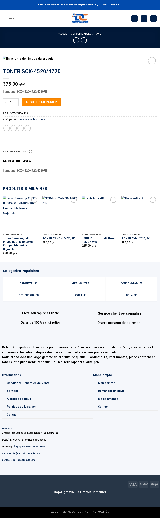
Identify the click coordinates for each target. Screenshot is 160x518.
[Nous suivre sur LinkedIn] (15, 484)
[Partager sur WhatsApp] (6, 128)
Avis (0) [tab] (27, 151)
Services (13, 391)
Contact (12, 414)
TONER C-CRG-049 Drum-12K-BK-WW (99, 240)
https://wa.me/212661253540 (30, 446)
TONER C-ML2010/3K (135, 238)
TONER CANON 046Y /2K (58, 238)
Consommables (81, 33)
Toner (98, 33)
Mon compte (106, 383)
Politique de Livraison (21, 406)
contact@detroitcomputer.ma (18, 460)
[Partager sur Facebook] (13, 128)
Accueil (62, 33)
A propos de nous (19, 399)
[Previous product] (84, 40)
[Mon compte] (144, 18)
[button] (9, 18)
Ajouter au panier (41, 102)
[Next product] (76, 40)
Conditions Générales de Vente (28, 383)
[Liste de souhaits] (134, 18)
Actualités (101, 511)
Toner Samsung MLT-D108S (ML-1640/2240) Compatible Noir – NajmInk (18, 244)
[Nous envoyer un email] (9, 484)
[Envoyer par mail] (20, 128)
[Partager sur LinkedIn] (27, 128)
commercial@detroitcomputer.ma (21, 453)
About (55, 511)
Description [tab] (11, 151)
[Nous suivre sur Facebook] (3, 484)
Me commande (108, 399)
